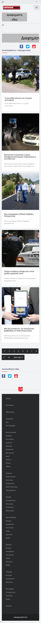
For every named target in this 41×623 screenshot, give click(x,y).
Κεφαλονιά (9, 449)
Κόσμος (8, 521)
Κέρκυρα (9, 446)
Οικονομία (9, 504)
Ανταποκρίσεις (11, 432)
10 (9, 357)
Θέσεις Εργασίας (12, 487)
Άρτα (7, 456)
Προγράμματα (11, 490)
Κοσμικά (9, 575)
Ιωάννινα (9, 443)
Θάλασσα (9, 582)
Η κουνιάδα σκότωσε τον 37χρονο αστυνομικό (18, 99)
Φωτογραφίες (10, 426)
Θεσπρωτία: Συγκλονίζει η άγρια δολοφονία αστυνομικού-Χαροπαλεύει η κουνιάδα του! (20, 157)
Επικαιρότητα (10, 500)
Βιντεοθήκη (10, 589)
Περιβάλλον (10, 524)
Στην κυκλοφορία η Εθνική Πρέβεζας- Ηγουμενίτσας (19, 215)
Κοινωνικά (9, 480)
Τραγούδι (9, 596)
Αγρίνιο (8, 460)
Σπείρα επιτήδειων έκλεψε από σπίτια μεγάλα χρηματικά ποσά (19, 272)
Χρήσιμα (9, 473)
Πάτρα (8, 463)
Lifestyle (9, 572)
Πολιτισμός (10, 405)
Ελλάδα (8, 497)
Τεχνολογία (10, 528)
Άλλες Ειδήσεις (11, 517)
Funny (8, 599)
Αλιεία (8, 531)
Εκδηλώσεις (10, 483)
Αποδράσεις (10, 579)
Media (8, 538)
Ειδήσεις (9, 545)
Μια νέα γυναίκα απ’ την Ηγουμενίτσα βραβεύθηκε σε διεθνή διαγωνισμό (19, 330)
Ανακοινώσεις (10, 477)
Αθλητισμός (10, 412)
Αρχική (8, 398)
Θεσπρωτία (10, 453)
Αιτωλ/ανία (10, 439)
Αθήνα (8, 466)
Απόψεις (9, 606)
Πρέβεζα (9, 436)
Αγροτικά (9, 534)
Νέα (7, 422)
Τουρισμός (9, 419)
